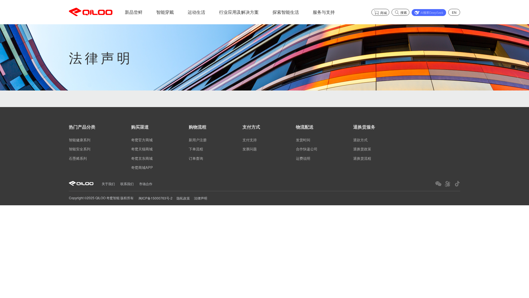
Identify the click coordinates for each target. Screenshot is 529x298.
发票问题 (249, 149)
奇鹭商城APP (142, 167)
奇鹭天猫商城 (142, 149)
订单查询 (196, 158)
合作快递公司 (306, 149)
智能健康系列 (79, 139)
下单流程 (196, 149)
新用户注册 (198, 139)
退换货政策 (362, 149)
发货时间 (303, 139)
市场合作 (145, 183)
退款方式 (360, 139)
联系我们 (127, 183)
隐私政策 (183, 198)
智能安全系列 (79, 149)
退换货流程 (362, 158)
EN (454, 12)
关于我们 (108, 183)
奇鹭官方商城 (142, 139)
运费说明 (303, 158)
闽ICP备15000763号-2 (155, 198)
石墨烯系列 (78, 158)
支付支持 (249, 139)
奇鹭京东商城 (142, 158)
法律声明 (200, 198)
